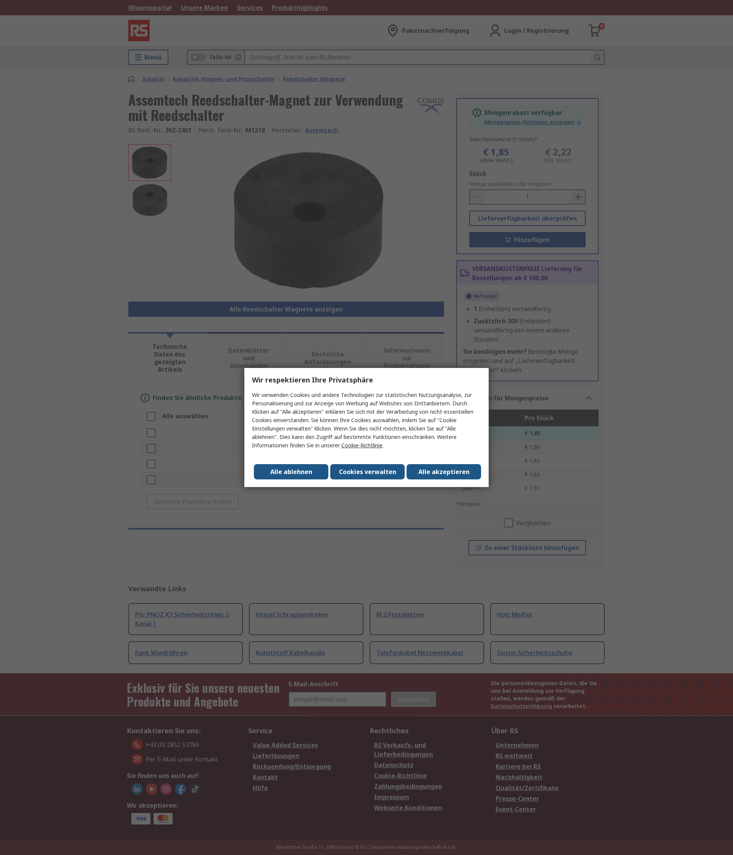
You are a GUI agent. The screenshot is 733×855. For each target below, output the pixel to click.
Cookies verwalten (367, 472)
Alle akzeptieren (444, 472)
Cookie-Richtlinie (362, 445)
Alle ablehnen (291, 472)
